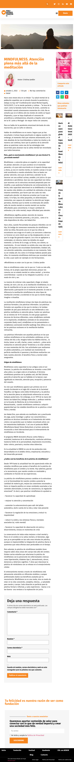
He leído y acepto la (27, 735)
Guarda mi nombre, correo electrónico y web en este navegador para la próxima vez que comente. (27, 668)
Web (9, 657)
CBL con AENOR (63, 750)
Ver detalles (65, 69)
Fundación (17, 750)
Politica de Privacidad (35, 735)
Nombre (10, 639)
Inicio (4, 750)
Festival (32, 750)
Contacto (44, 755)
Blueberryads (11, 760)
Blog (31, 755)
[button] (47, 4)
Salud (8, 93)
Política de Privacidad (48, 759)
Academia (46, 750)
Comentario (12, 612)
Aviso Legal (35, 759)
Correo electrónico (14, 648)
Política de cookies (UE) (64, 759)
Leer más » (60, 170)
